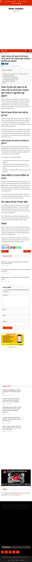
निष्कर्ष (4, 83)
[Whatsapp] (17, 247)
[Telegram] (20, 247)
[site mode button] (26, 50)
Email (4, 315)
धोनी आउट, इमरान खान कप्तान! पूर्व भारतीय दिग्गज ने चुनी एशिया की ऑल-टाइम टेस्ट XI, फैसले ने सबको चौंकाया (11, 428)
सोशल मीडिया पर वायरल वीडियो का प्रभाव (10, 80)
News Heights (16, 8)
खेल (2, 63)
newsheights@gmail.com (16, 495)
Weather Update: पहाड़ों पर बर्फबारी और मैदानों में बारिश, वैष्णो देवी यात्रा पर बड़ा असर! (15, 278)
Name (4, 309)
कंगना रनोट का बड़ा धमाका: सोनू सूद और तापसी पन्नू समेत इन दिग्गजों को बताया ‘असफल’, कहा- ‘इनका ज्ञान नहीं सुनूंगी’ (11, 400)
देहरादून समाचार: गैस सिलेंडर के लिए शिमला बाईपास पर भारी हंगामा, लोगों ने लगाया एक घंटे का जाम (28, 251)
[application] (16, 478)
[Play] (3, 484)
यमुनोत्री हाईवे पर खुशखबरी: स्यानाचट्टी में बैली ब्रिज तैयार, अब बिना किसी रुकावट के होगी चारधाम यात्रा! (14, 262)
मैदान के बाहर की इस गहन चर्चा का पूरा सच (10, 77)
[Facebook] (2, 247)
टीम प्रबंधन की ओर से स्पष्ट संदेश (9, 81)
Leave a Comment (17, 66)
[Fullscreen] (29, 484)
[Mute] (26, 484)
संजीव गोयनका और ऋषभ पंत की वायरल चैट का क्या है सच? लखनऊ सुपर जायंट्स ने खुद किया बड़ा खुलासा (15, 74)
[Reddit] (8, 247)
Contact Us (24, 1)
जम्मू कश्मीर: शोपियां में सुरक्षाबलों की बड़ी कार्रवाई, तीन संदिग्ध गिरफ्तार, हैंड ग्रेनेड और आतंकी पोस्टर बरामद (11, 419)
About (19, 1)
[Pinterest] (14, 247)
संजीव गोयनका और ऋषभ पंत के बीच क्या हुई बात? (11, 78)
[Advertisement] (16, 30)
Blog (13, 560)
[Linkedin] (11, 247)
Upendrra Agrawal (7, 66)
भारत (6, 63)
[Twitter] (5, 247)
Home (9, 560)
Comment (5, 295)
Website (5, 321)
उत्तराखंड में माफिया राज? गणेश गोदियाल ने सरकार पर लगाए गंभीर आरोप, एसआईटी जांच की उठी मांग (16, 270)
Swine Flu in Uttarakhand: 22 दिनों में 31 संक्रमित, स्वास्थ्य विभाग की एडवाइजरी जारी (11, 391)
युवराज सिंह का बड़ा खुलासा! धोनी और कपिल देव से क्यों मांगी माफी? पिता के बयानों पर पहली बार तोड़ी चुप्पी (6, 251)
